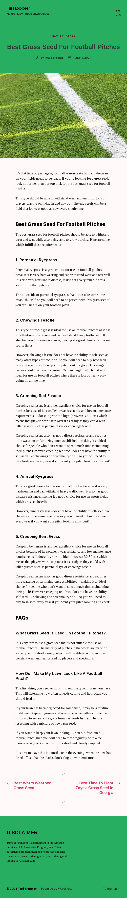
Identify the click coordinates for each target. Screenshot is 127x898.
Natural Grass (63, 36)
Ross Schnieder (53, 57)
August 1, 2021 (82, 57)
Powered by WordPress (57, 888)
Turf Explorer (18, 8)
